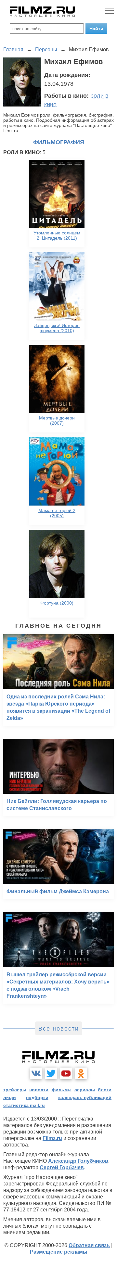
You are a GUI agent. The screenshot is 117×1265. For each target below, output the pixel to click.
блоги (104, 1089)
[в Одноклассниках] (81, 1073)
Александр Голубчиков (78, 1161)
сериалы (84, 1089)
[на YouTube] (66, 1073)
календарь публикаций (84, 1097)
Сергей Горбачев (62, 1167)
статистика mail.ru (24, 1105)
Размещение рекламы (58, 1252)
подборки (37, 1097)
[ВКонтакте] (36, 1073)
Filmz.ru (52, 1138)
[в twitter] (51, 1073)
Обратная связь (89, 1245)
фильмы (62, 1089)
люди (9, 1097)
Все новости (58, 1028)
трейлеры (14, 1089)
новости (38, 1089)
